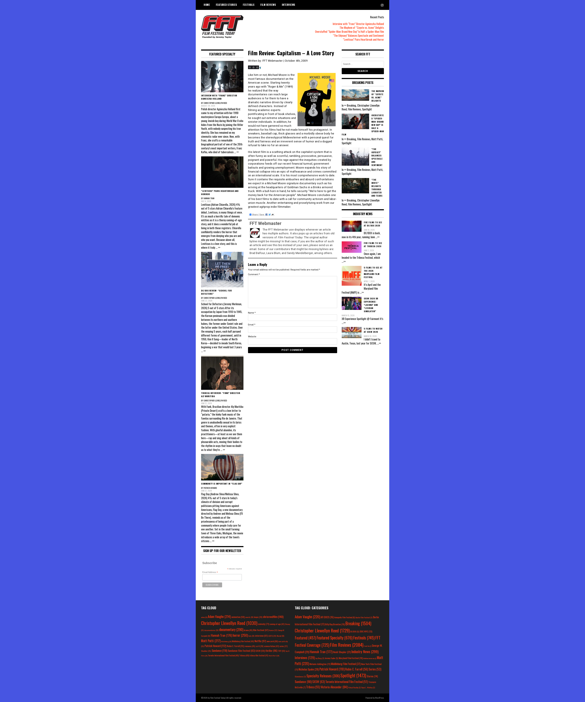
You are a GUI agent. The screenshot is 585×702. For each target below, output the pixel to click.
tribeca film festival (259, 655)
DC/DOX (354, 631)
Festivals (249, 5)
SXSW (260, 650)
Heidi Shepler (342, 652)
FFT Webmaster (265, 223)
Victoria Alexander (334, 686)
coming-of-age (277, 624)
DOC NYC (366, 631)
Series (375, 669)
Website (252, 336)
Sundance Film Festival (241, 651)
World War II (274, 655)
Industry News (364, 651)
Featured (305, 637)
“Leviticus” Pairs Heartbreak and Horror (363, 39)
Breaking (358, 623)
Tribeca (244, 655)
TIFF (281, 650)
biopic (258, 617)
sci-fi (259, 646)
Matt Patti (211, 640)
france (273, 630)
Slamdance (300, 676)
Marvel (280, 636)
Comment (254, 274)
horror (240, 635)
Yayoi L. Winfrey (368, 687)
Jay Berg (319, 658)
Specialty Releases (323, 675)
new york (272, 641)
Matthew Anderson (369, 658)
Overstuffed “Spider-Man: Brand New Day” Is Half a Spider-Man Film (349, 32)
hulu (251, 636)
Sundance (219, 650)
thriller (271, 651)
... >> (236, 152)
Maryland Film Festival (351, 658)
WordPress (379, 697)
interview (261, 635)
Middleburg (226, 641)
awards (249, 617)
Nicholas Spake (309, 669)
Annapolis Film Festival (344, 617)
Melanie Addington (320, 664)
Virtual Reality (354, 687)
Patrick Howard (215, 646)
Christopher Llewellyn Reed (229, 623)
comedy (263, 624)
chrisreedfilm (273, 616)
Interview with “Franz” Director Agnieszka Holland (358, 24)
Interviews (288, 5)
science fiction (271, 646)
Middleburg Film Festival (243, 641)
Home (207, 5)
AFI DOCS (327, 617)
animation (238, 617)
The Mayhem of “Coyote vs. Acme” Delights (362, 28)
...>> (377, 237)
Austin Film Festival (364, 617)
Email (251, 324)
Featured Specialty (335, 638)
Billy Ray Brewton (335, 624)
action (204, 617)
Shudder (206, 650)
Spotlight (353, 675)
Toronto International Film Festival (223, 655)
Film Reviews (268, 5)
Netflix (260, 641)
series (284, 646)
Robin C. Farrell (235, 646)
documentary (231, 629)
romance (250, 646)
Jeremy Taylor (331, 658)
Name (252, 313)
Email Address (210, 572)
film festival (260, 630)
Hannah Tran (221, 635)
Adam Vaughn (219, 616)
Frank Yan (367, 646)
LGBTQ (272, 636)
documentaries (211, 630)
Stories (372, 676)
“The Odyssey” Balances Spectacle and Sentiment (358, 35)
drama (248, 630)
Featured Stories (226, 5)
